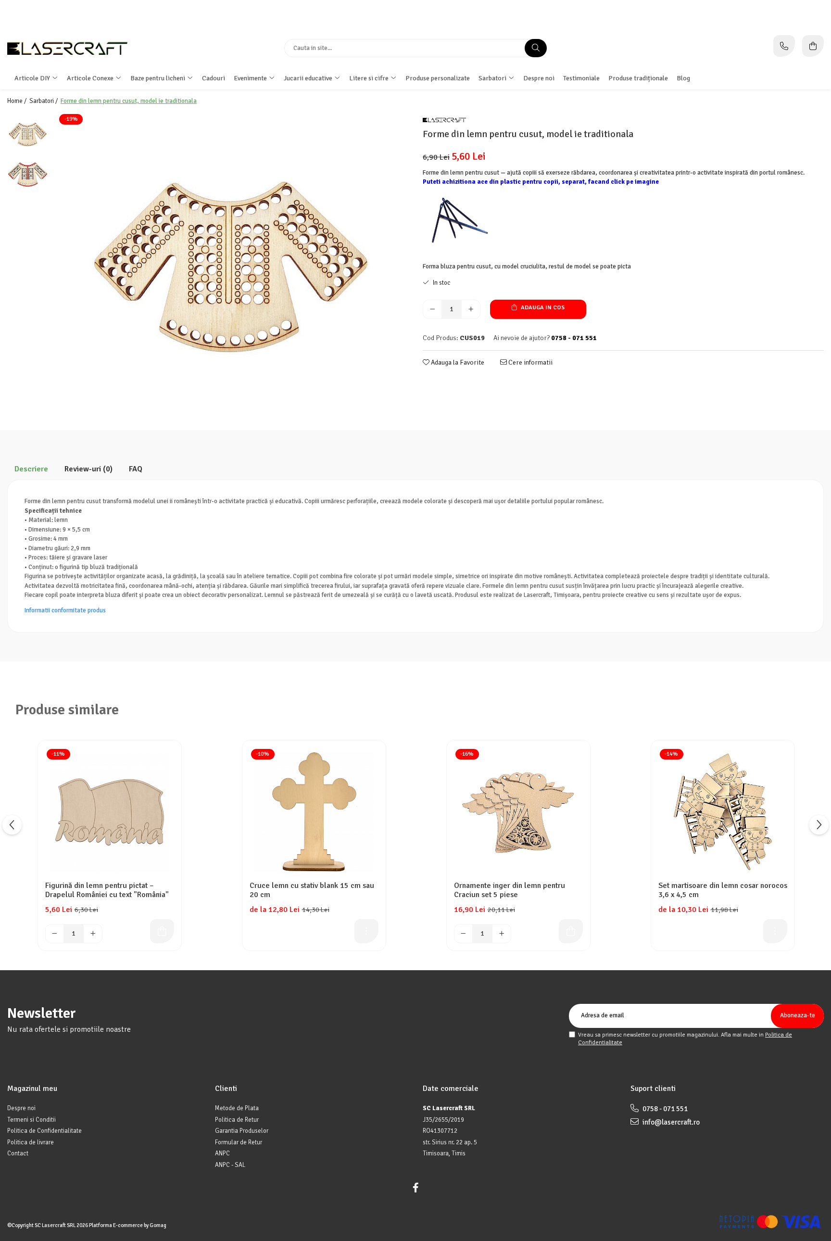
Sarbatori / (44, 101)
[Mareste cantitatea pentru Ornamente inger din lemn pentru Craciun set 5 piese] (501, 933)
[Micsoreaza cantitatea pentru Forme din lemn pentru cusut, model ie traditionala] (432, 309)
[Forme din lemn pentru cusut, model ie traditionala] (230, 257)
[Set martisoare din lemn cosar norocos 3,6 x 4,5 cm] (722, 811)
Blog (683, 78)
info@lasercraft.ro (670, 1122)
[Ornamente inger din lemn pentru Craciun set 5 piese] (518, 811)
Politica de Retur (237, 1120)
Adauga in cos (542, 307)
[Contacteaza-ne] (784, 46)
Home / (17, 101)
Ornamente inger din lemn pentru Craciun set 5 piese (509, 890)
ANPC (222, 1153)
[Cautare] (536, 48)
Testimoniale (581, 78)
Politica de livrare (30, 1142)
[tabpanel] (230, 257)
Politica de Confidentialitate (44, 1131)
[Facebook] (415, 1188)
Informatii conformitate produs (65, 610)
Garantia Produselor (241, 1131)
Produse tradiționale (638, 78)
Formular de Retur (238, 1142)
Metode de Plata (237, 1108)
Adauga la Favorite (456, 362)
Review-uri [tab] (88, 469)
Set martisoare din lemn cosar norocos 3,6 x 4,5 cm (722, 890)
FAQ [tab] (135, 469)
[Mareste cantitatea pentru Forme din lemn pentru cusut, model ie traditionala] (470, 309)
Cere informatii (530, 362)
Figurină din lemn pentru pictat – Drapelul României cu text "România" (107, 890)
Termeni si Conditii (31, 1120)
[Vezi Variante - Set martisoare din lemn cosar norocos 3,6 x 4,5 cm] (775, 931)
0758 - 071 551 (664, 1108)
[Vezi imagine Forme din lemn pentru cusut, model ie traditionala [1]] (28, 174)
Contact (17, 1153)
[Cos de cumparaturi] (813, 46)
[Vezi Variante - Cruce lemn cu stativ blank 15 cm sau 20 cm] (366, 931)
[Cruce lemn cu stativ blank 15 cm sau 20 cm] (314, 811)
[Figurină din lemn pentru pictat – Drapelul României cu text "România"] (109, 811)
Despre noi (538, 78)
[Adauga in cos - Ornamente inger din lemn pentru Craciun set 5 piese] (571, 931)
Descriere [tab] (31, 469)
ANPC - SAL (230, 1165)
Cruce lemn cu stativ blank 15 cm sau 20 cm (312, 890)
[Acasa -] (67, 48)
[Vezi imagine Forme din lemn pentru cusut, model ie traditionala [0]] (28, 133)
